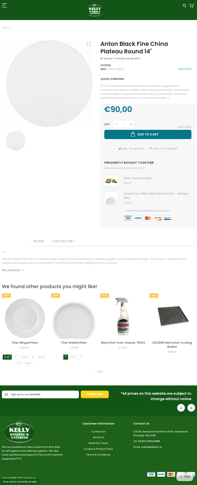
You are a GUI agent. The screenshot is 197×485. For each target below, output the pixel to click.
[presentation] (9, 333)
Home (6, 27)
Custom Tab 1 (63, 241)
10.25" (24, 357)
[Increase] (131, 124)
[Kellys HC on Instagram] (191, 408)
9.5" (73, 357)
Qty (107, 124)
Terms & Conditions (98, 454)
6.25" (28, 363)
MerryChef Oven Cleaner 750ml (123, 343)
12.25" (7, 357)
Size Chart (184, 126)
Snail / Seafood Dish (138, 178)
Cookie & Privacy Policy (98, 449)
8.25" (41, 357)
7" (66, 357)
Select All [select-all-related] (153, 168)
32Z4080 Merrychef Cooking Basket (172, 345)
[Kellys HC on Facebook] (181, 408)
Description (16, 241)
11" (16, 357)
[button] (96, 372)
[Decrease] (116, 124)
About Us (98, 437)
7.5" (19, 363)
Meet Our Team (98, 443)
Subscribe (95, 394)
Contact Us (98, 431)
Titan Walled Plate (74, 343)
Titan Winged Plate (24, 343)
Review (38, 241)
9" (33, 357)
